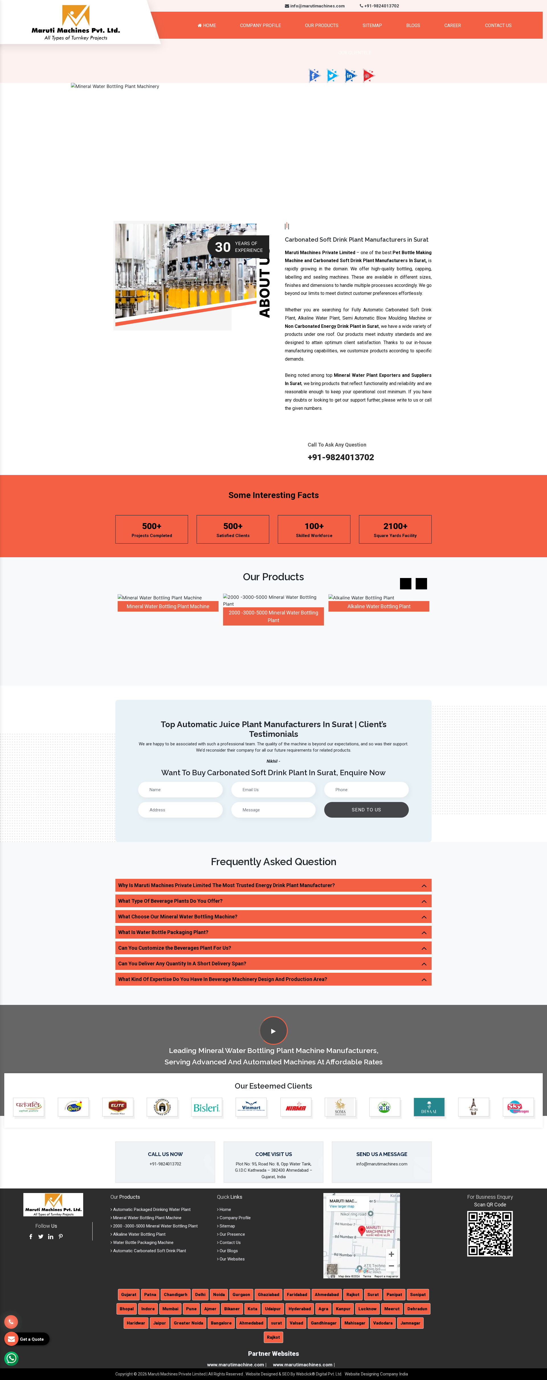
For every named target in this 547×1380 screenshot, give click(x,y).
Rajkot (353, 1294)
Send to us (366, 810)
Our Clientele (354, 52)
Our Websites (232, 1259)
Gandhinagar (324, 1323)
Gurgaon (241, 1294)
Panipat (394, 1294)
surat (276, 1323)
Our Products (321, 25)
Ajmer (210, 1308)
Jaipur (159, 1323)
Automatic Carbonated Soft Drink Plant (149, 1250)
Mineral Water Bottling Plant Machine (168, 606)
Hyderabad (300, 1308)
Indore (148, 1308)
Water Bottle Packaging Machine (143, 1242)
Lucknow (367, 1308)
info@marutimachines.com (317, 6)
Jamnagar (410, 1323)
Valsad (296, 1323)
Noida (219, 1294)
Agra (323, 1308)
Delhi (200, 1294)
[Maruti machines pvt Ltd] (273, 1031)
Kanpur (343, 1308)
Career (452, 25)
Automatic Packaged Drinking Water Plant (151, 1209)
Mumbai (170, 1308)
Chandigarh (175, 1294)
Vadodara (383, 1323)
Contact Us (498, 25)
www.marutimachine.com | (236, 1364)
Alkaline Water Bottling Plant (379, 606)
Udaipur (273, 1308)
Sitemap (372, 25)
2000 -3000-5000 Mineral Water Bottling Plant (155, 1226)
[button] (41, 146)
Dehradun (417, 1308)
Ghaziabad (268, 1294)
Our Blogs (228, 1250)
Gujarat (128, 1294)
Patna (150, 1294)
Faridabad (297, 1294)
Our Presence (232, 1234)
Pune (191, 1308)
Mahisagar (355, 1323)
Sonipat (418, 1294)
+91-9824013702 (381, 6)
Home (209, 25)
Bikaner (232, 1308)
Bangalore (221, 1323)
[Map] (361, 1235)
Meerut (392, 1308)
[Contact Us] (11, 1319)
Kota (252, 1308)
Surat (373, 1294)
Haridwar (136, 1323)
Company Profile (260, 25)
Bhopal (127, 1308)
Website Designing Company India (376, 1374)
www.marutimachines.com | (304, 1364)
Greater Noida (188, 1323)
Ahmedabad (327, 1294)
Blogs (413, 25)
